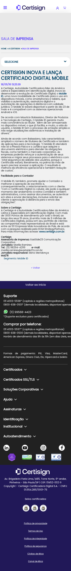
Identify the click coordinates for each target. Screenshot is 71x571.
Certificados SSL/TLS (19, 379)
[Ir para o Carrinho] (64, 8)
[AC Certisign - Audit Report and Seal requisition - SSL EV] (34, 508)
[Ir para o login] (59, 8)
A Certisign (14, 49)
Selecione (11, 61)
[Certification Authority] (42, 457)
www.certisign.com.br (51, 232)
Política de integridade (35, 539)
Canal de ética (35, 561)
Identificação (13, 419)
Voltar (36, 268)
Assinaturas (12, 409)
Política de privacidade (35, 523)
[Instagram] (43, 448)
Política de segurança (35, 546)
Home (4, 49)
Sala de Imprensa (30, 49)
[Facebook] (62, 448)
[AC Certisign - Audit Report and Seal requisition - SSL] (26, 508)
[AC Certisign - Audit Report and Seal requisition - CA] (43, 508)
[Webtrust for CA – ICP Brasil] (15, 457)
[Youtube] (25, 448)
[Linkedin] (6, 448)
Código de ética (35, 554)
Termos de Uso (35, 531)
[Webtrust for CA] (29, 457)
